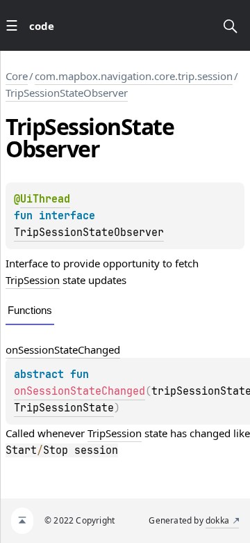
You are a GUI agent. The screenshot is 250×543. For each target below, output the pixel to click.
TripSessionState (64, 408)
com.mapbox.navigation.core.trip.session (134, 76)
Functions (30, 310)
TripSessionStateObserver (67, 93)
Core (17, 76)
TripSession (33, 280)
